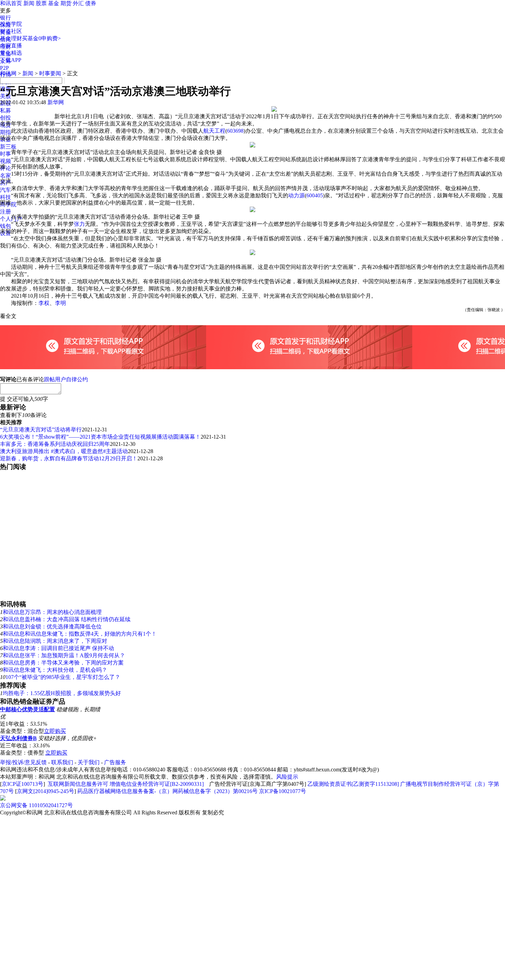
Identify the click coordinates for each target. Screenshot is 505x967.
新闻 (28, 3)
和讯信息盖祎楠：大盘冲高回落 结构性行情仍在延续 (67, 619)
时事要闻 (50, 73)
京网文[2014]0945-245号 (45, 791)
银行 (5, 18)
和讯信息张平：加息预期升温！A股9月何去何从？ (64, 655)
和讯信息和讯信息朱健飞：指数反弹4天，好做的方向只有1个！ (80, 634)
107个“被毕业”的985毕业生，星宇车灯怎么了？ (62, 677)
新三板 (8, 147)
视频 (5, 161)
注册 (5, 212)
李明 (60, 303)
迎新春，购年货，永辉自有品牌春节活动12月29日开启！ (68, 458)
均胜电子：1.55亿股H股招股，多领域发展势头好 (62, 693)
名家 (5, 175)
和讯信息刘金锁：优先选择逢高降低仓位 (52, 626)
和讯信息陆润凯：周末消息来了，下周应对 (55, 641)
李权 (43, 303)
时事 (5, 154)
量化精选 (11, 53)
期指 (5, 132)
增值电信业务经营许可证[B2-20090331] (157, 784)
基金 (53, 3)
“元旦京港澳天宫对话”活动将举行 (41, 429)
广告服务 (115, 762)
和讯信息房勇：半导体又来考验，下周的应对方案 (63, 663)
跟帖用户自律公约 (66, 379)
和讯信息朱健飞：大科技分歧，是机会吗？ (55, 670)
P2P (4, 68)
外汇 (78, 3)
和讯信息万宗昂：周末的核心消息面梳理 (52, 612)
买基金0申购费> (41, 38)
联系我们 (62, 762)
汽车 (5, 190)
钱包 (5, 226)
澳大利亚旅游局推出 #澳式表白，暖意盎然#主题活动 (64, 451)
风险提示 (287, 777)
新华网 (55, 102)
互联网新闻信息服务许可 (78, 784)
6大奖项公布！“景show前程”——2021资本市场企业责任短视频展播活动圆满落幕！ (100, 437)
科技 (5, 197)
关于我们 (89, 762)
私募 (5, 110)
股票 (41, 3)
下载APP (10, 60)
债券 (90, 3)
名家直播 (11, 45)
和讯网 (8, 73)
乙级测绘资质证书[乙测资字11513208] (353, 784)
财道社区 (11, 31)
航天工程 (214, 131)
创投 (5, 118)
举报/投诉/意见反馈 (23, 762)
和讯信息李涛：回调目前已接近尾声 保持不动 (58, 648)
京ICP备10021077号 (282, 791)
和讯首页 (11, 3)
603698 (235, 131)
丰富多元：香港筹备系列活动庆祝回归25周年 (55, 444)
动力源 (296, 195)
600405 (314, 195)
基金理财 (11, 38)
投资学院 (11, 24)
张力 (79, 224)
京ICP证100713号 (22, 784)
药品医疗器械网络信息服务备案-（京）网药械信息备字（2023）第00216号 (167, 791)
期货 (65, 3)
